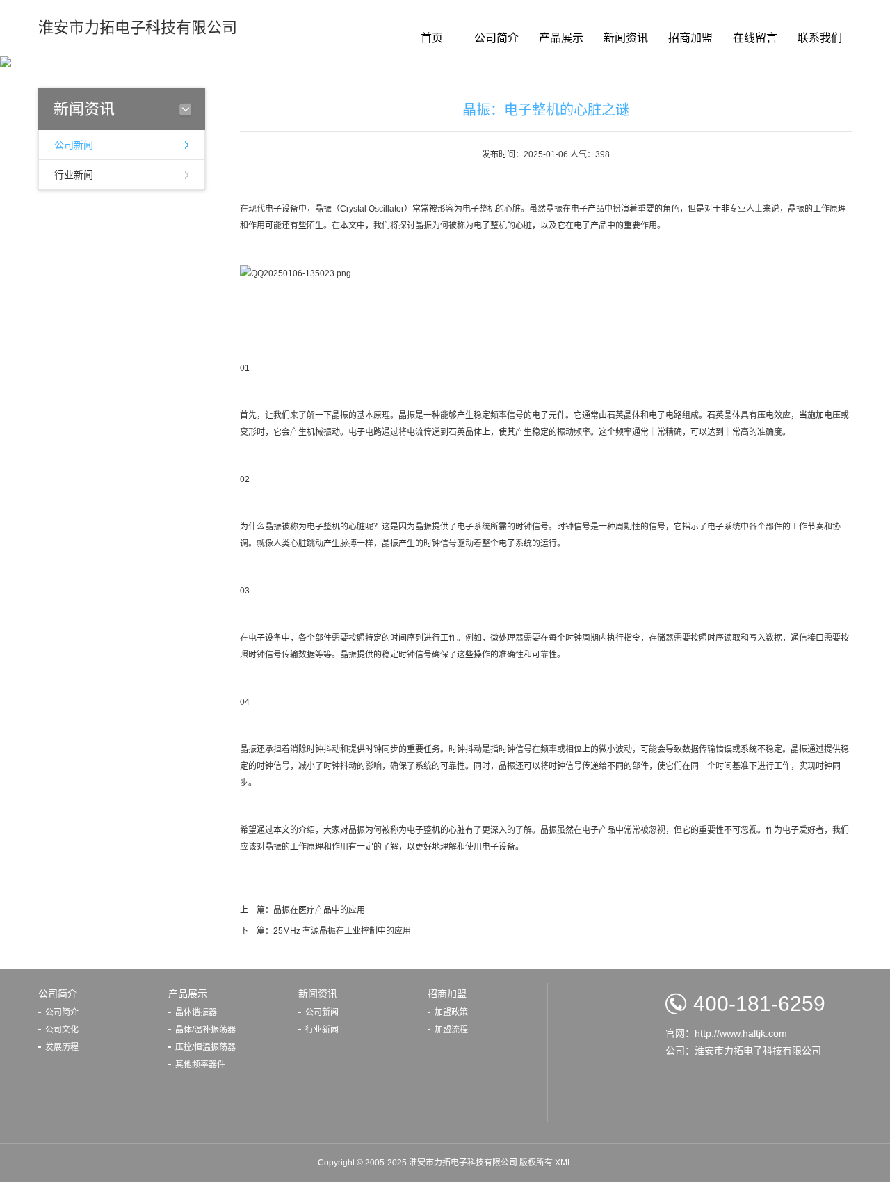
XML (563, 1162)
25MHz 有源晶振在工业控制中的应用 (342, 931)
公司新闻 (73, 144)
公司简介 (496, 38)
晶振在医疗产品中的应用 (319, 910)
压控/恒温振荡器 (205, 1047)
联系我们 (820, 38)
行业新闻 (73, 174)
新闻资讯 (626, 38)
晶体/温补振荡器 (205, 1030)
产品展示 (561, 38)
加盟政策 (451, 1012)
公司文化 (62, 1030)
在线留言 (755, 38)
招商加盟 (690, 38)
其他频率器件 (200, 1064)
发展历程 (62, 1047)
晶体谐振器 (196, 1012)
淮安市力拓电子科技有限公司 (137, 27)
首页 (432, 38)
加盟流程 (451, 1030)
